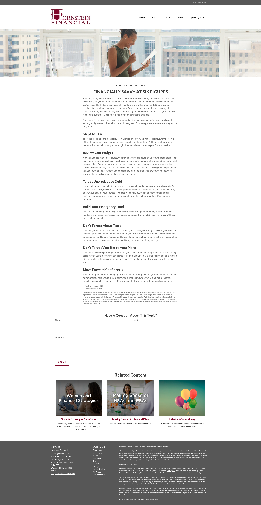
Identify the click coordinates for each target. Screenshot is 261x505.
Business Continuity (151, 499)
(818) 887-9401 (199, 2)
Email (135, 319)
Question (59, 337)
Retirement (97, 450)
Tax (94, 461)
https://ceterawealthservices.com (178, 484)
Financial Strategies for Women (79, 419)
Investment (97, 452)
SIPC (173, 471)
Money (96, 463)
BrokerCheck (166, 446)
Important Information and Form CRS (131, 499)
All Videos (97, 471)
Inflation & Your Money (182, 419)
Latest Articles (99, 469)
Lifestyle (96, 466)
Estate (95, 455)
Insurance (97, 458)
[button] (154, 17)
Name (58, 319)
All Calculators (99, 474)
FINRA (169, 471)
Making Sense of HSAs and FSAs (130, 419)
